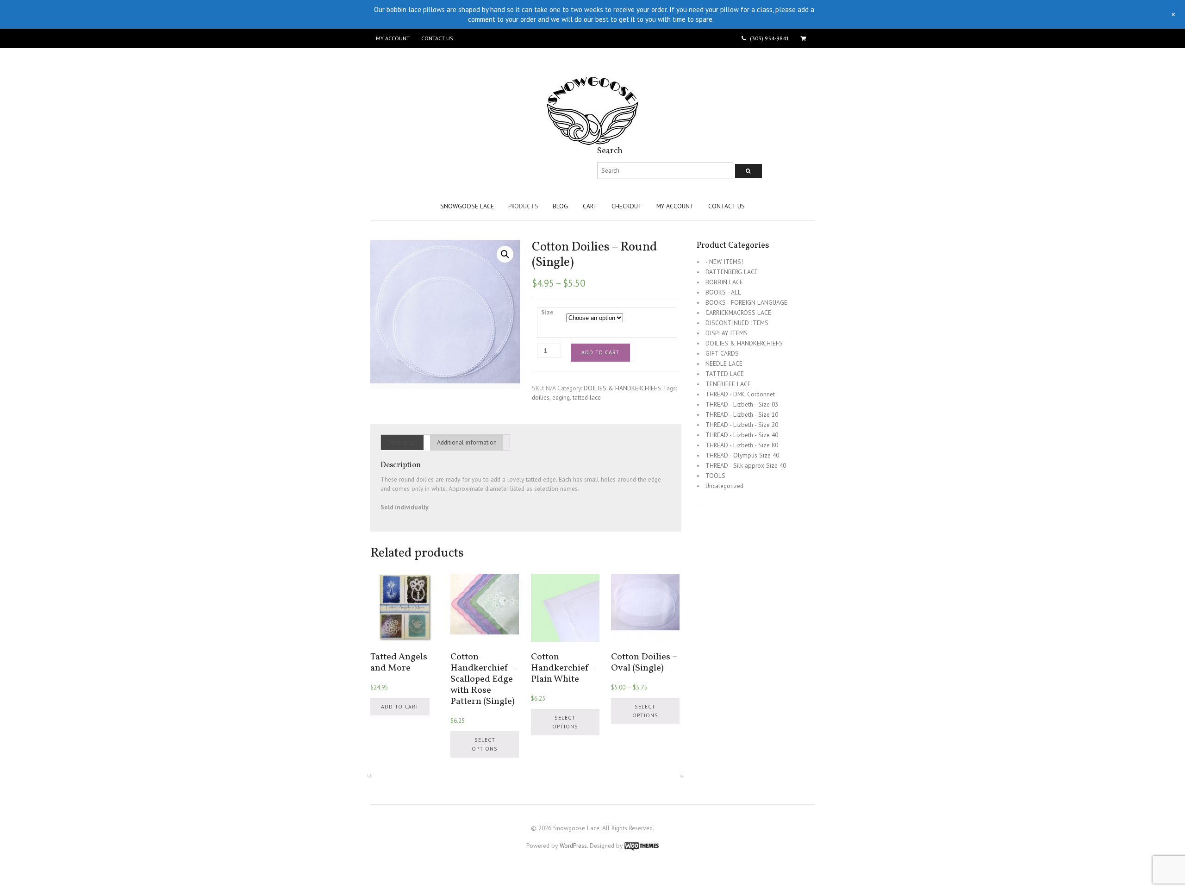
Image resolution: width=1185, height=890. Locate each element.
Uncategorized (724, 486)
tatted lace (587, 397)
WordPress (573, 845)
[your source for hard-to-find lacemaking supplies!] (592, 141)
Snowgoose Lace (467, 206)
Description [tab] (402, 442)
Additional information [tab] (467, 442)
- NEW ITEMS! (724, 261)
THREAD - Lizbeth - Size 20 (741, 424)
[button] (505, 254)
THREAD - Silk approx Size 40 (745, 465)
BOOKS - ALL (723, 292)
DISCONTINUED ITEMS (736, 323)
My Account (393, 38)
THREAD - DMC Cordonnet (740, 394)
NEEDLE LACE (723, 363)
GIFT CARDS (722, 353)
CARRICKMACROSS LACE (738, 312)
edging (561, 397)
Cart (590, 206)
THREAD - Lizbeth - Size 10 (741, 414)
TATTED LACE (724, 374)
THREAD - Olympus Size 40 (742, 455)
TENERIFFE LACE (728, 384)
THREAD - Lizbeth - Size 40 (741, 435)
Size (547, 312)
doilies (540, 397)
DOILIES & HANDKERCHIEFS (622, 388)
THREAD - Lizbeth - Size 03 (741, 404)
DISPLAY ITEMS (726, 333)
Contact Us (437, 38)
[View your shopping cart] (805, 38)
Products (523, 206)
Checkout (626, 206)
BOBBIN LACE (724, 282)
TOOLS (715, 475)
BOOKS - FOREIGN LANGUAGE (746, 302)
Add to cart (600, 352)
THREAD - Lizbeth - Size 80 (741, 445)
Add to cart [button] (400, 706)
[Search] (748, 171)
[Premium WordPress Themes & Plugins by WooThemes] (641, 845)
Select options (485, 744)
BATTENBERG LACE (731, 272)
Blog (560, 206)
